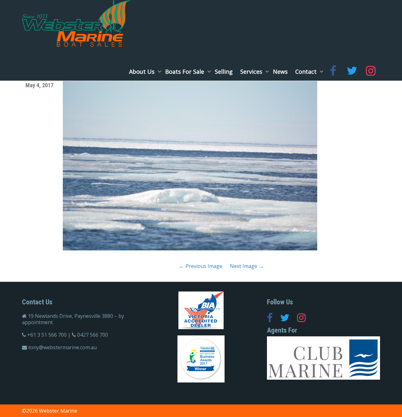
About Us (142, 71)
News (280, 71)
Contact (306, 71)
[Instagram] (370, 71)
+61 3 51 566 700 (47, 334)
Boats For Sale (185, 71)
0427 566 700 (92, 334)
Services (252, 71)
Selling (224, 71)
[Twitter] (351, 71)
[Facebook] (333, 71)
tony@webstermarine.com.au (62, 347)
